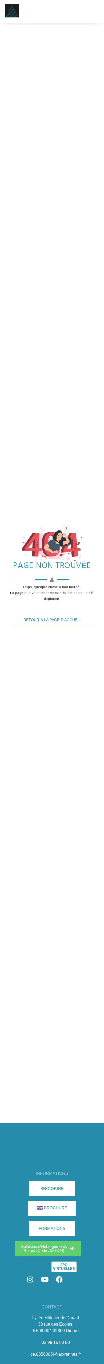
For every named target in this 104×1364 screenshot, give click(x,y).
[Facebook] (59, 1279)
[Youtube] (44, 1279)
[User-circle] (74, 1279)
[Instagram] (30, 1279)
